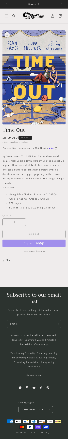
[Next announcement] (62, 4)
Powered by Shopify (43, 433)
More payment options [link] (34, 251)
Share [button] (9, 260)
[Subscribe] (57, 324)
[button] (6, 16)
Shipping (6, 142)
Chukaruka (28, 433)
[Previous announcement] (6, 4)
